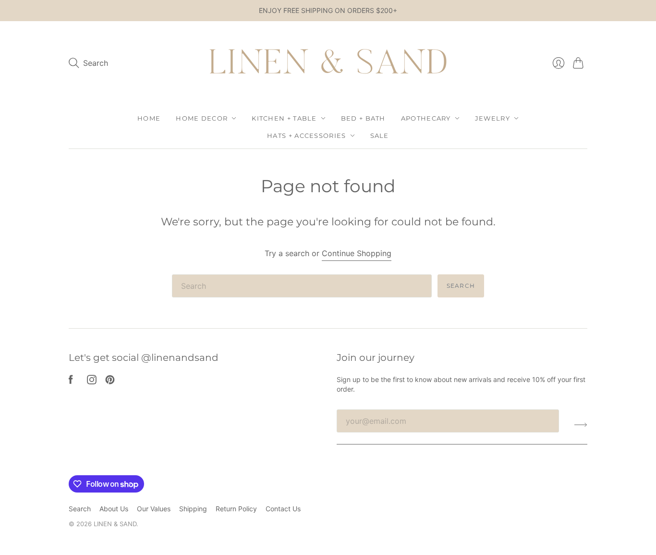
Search (461, 285)
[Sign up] (580, 425)
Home (148, 118)
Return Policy (236, 509)
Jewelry (492, 118)
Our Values (153, 509)
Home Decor (202, 118)
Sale (379, 135)
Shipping (193, 509)
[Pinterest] (110, 381)
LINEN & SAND (115, 524)
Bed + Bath (363, 118)
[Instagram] (92, 381)
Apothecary (426, 118)
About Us (113, 509)
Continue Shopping (356, 253)
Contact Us (283, 509)
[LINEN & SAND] (328, 63)
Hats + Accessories (306, 135)
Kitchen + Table (284, 118)
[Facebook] (71, 381)
